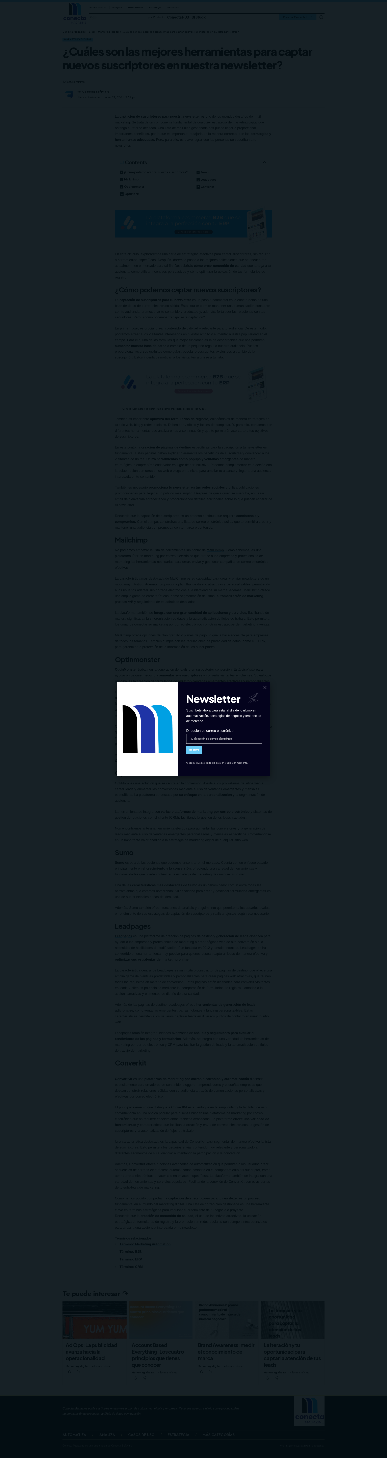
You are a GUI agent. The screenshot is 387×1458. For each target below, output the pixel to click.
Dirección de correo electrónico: (210, 731)
